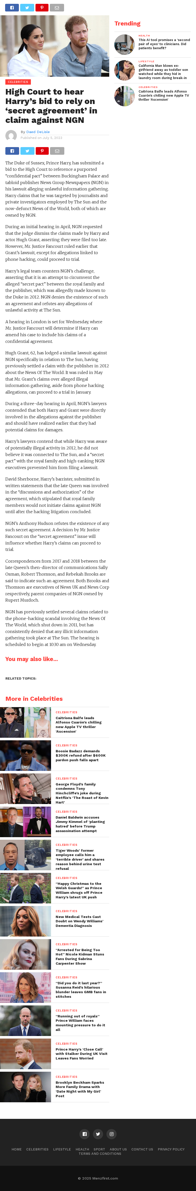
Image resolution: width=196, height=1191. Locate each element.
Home (16, 1149)
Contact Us (142, 1149)
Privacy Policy (171, 1149)
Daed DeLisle (38, 132)
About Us (118, 1149)
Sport (99, 1149)
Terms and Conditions (100, 1154)
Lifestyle (62, 1149)
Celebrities (37, 1149)
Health (82, 1149)
